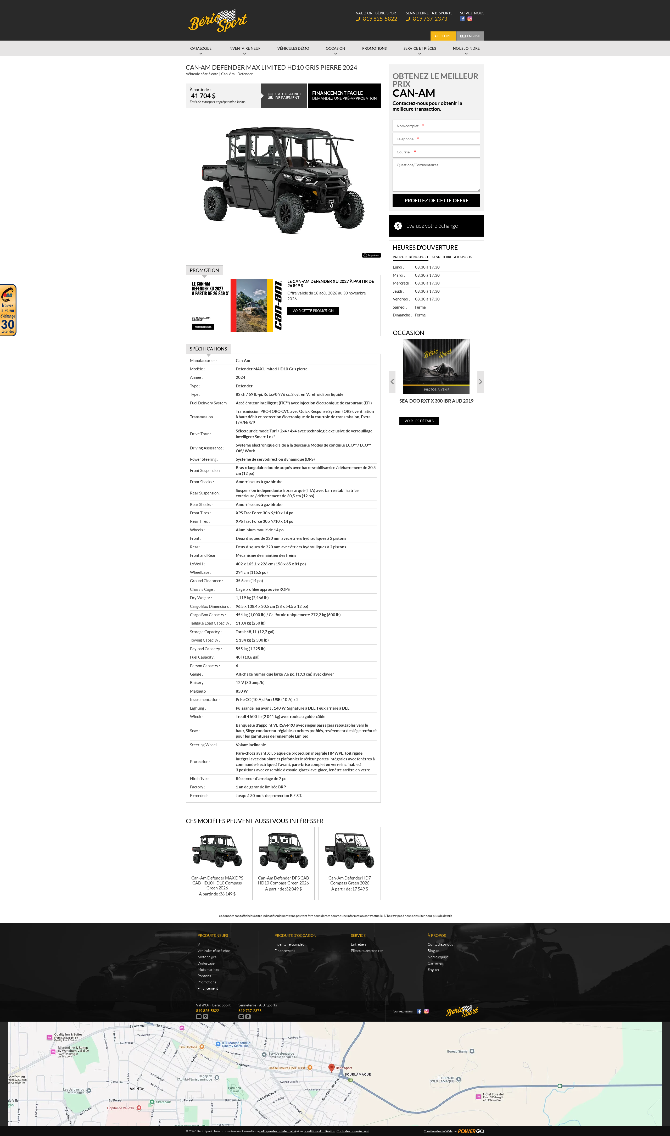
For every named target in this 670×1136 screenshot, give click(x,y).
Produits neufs (213, 935)
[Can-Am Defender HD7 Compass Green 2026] (350, 851)
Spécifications (208, 349)
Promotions (207, 982)
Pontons (204, 976)
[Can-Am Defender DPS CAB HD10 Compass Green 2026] (283, 851)
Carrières (435, 963)
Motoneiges (207, 957)
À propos (437, 935)
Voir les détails (419, 421)
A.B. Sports (443, 36)
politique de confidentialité (277, 1131)
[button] (392, 382)
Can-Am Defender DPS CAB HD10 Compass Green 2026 (283, 880)
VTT (201, 944)
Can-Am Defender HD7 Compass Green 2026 (349, 880)
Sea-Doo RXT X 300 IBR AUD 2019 (436, 401)
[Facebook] (462, 18)
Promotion (204, 270)
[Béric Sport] (218, 20)
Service (358, 935)
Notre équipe (438, 957)
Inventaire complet (289, 944)
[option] (436, 382)
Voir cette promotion (313, 311)
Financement (208, 988)
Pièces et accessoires (367, 951)
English (473, 36)
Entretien (358, 944)
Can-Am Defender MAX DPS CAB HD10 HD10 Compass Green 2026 (217, 883)
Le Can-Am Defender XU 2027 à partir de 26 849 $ (330, 283)
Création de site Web (438, 1131)
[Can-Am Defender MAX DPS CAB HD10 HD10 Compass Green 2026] (217, 851)
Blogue (433, 951)
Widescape (206, 963)
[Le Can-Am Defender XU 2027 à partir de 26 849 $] (236, 305)
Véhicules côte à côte (214, 951)
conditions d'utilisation (319, 1131)
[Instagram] (469, 18)
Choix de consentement (353, 1131)
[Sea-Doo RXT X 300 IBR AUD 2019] (436, 366)
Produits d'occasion (295, 935)
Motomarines (208, 969)
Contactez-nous (440, 944)
